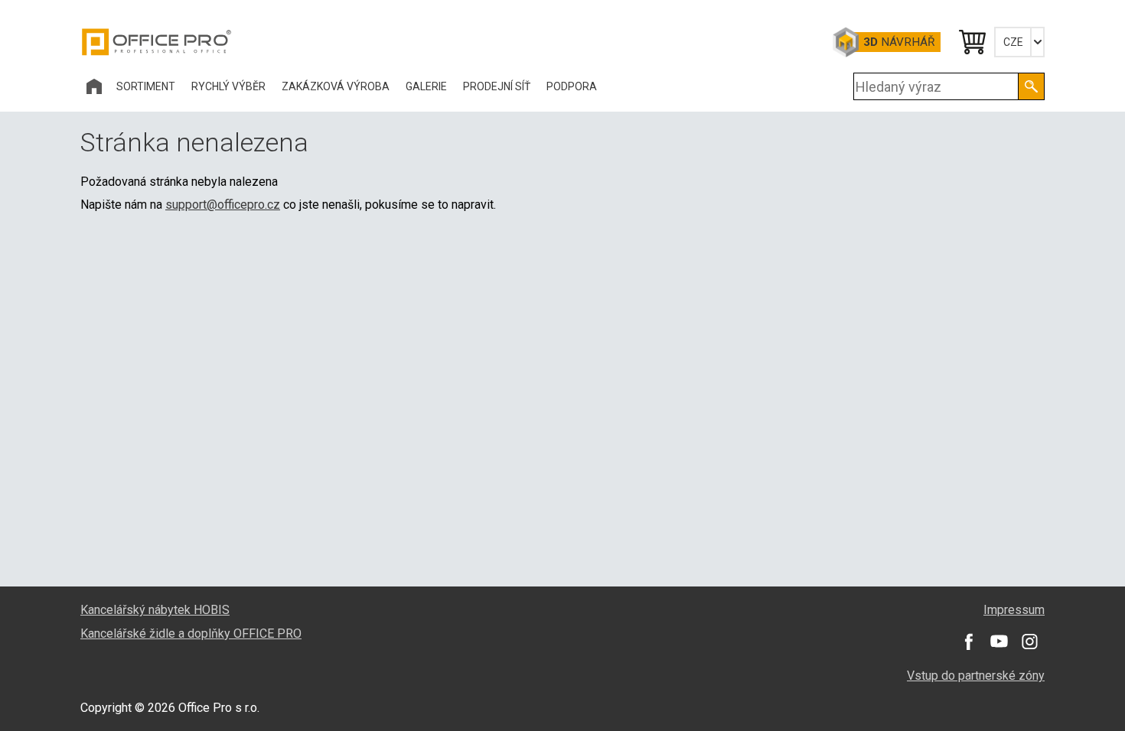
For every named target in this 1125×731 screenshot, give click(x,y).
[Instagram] (1029, 641)
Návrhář (898, 42)
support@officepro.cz (222, 204)
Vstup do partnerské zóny (976, 675)
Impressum (1014, 610)
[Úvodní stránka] (94, 86)
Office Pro (156, 42)
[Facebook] (968, 641)
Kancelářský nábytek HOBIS (155, 610)
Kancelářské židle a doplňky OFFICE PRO (191, 633)
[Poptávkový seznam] (971, 42)
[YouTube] (998, 641)
